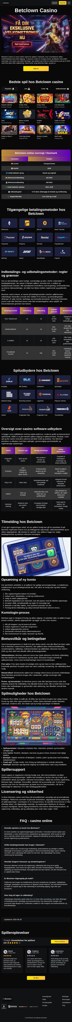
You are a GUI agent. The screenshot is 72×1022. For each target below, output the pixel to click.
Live (25, 88)
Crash (43, 88)
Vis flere (36, 978)
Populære (8, 88)
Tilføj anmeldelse (59, 941)
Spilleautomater (61, 88)
